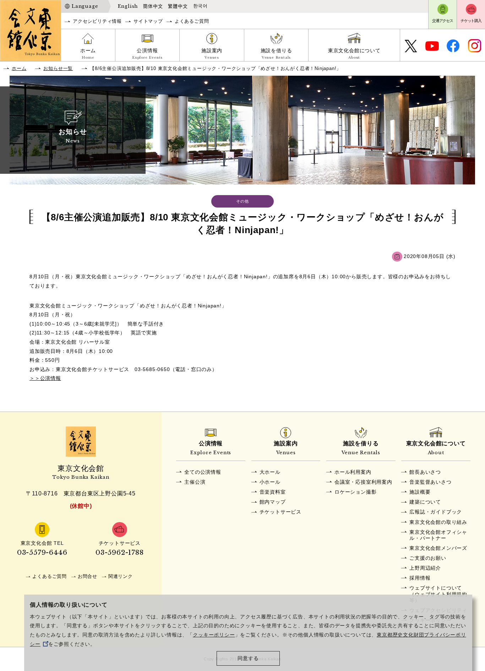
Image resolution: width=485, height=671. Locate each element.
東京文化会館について (354, 54)
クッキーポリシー (214, 635)
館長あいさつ (425, 472)
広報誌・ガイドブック (435, 512)
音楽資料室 (273, 492)
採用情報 (419, 578)
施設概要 (419, 492)
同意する (248, 658)
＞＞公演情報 (45, 378)
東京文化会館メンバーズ (438, 548)
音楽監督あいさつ (430, 482)
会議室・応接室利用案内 (363, 482)
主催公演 (194, 482)
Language (85, 6)
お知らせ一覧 (58, 68)
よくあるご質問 (192, 21)
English (128, 6)
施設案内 (211, 54)
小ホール (270, 482)
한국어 (200, 6)
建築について (425, 502)
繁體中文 (177, 6)
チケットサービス (280, 512)
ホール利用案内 (352, 472)
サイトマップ (148, 21)
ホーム (88, 54)
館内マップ (273, 502)
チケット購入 (471, 20)
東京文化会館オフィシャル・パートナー (438, 535)
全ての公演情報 (202, 472)
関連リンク (120, 576)
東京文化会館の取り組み (438, 522)
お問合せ (87, 576)
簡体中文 (153, 6)
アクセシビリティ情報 (97, 21)
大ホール (270, 472)
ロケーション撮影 (355, 492)
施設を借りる (276, 54)
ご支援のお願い (427, 558)
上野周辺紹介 (425, 568)
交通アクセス (442, 20)
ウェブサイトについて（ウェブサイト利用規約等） (438, 594)
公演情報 (147, 54)
